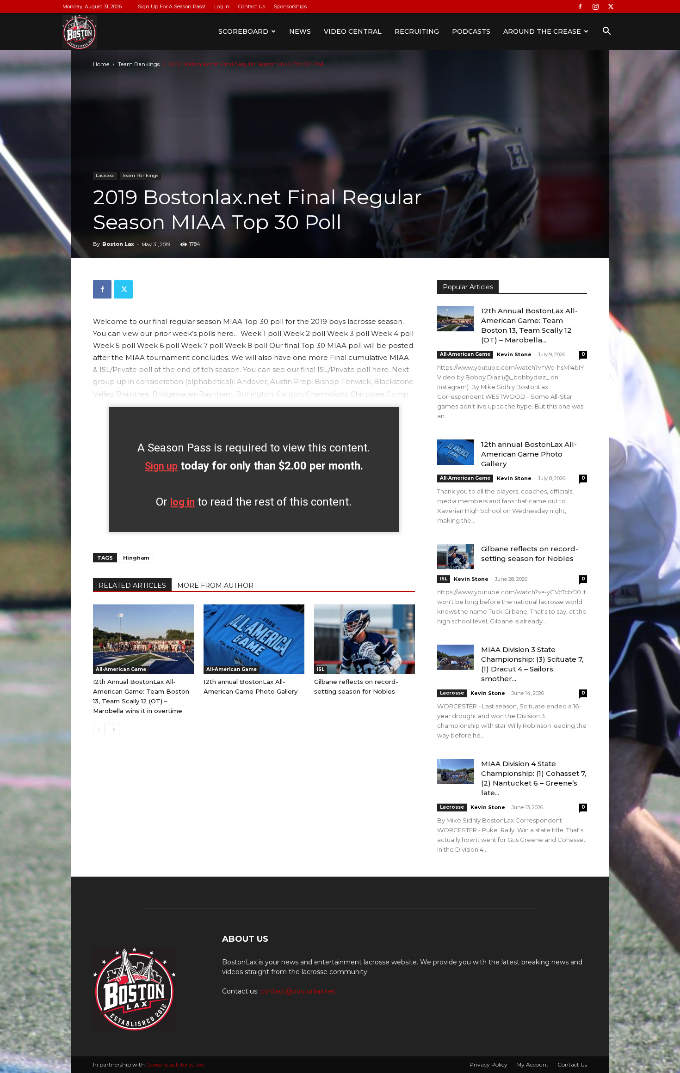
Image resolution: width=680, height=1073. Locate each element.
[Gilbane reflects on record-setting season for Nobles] (364, 639)
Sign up (161, 466)
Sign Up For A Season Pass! (171, 6)
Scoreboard (243, 31)
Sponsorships (290, 6)
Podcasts (471, 31)
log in (182, 502)
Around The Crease (542, 31)
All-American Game (121, 669)
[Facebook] (580, 6)
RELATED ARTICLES (132, 585)
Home (101, 64)
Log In (221, 6)
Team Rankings (139, 64)
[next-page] (113, 729)
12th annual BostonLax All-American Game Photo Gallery (529, 454)
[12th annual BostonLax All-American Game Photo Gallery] (254, 639)
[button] (606, 32)
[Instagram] (595, 6)
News (300, 31)
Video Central (353, 31)
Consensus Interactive (175, 1064)
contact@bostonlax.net (298, 991)
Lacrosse (105, 175)
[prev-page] (99, 729)
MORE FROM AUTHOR (215, 585)
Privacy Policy (488, 1064)
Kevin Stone (514, 354)
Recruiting (417, 31)
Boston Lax (118, 244)
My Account (532, 1064)
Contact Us (251, 6)
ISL (320, 669)
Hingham (136, 558)
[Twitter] (611, 6)
